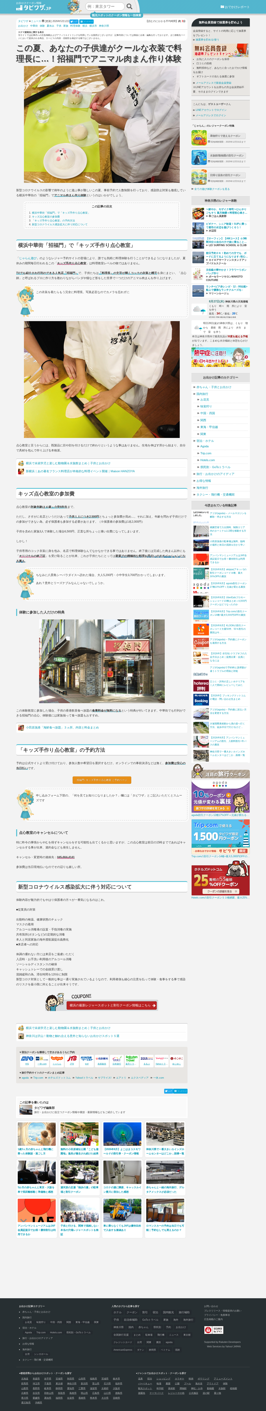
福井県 (118, 1383)
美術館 (171, 1388)
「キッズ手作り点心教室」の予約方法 (53, 220)
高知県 (47, 1398)
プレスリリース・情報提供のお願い (222, 1310)
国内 (131, 1327)
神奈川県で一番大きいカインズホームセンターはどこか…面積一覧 (227, 753)
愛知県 (70, 1388)
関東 (203, 434)
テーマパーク (157, 1393)
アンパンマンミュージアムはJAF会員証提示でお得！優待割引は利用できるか (228, 559)
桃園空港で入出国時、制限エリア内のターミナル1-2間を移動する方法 (228, 531)
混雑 (177, 1349)
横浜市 (93, 26)
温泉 (140, 1378)
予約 (168, 1327)
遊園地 (141, 1393)
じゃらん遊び (28, 258)
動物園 (210, 1388)
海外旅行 (202, 487)
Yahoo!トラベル (84, 1077)
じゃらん (57, 1064)
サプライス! (104, 1077)
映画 (191, 1378)
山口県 (107, 1393)
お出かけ (23, 26)
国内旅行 (202, 393)
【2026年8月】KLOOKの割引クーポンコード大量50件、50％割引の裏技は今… (228, 629)
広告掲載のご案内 (213, 1319)
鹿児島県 (26, 1402)
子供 (58, 26)
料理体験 (75, 26)
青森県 (36, 1378)
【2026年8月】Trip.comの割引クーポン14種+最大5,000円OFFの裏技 (228, 613)
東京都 (186, 1334)
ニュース (174, 1334)
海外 (175, 1319)
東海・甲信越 (209, 427)
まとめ (137, 1334)
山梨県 (24, 1388)
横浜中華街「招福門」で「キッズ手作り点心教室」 (61, 212)
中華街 (34, 26)
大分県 (104, 1398)
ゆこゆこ (176, 1064)
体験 (42, 26)
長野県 (36, 1388)
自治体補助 (130, 1319)
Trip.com (38, 1077)
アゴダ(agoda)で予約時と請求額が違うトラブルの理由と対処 (228, 669)
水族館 (221, 1388)
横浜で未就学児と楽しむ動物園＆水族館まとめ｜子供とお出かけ (68, 463)
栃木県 (116, 1378)
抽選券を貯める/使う (207, 39)
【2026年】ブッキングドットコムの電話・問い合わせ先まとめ (228, 697)
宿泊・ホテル (205, 440)
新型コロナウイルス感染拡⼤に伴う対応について (60, 224)
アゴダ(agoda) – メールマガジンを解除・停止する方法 (228, 515)
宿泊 (155, 1312)
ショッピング (163, 1378)
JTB (72, 1064)
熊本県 (93, 1398)
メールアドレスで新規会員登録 (213, 83)
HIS (27, 1064)
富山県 (95, 1383)
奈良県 (36, 1393)
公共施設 (193, 1393)
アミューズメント (223, 1378)
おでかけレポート (237, 7)
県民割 (157, 1327)
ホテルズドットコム (59, 1077)
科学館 (160, 1388)
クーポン (132, 1312)
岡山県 (84, 1393)
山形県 (81, 1378)
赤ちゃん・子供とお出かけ (214, 387)
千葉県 (47, 1383)
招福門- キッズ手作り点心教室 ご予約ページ (102, 780)
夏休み (50, 26)
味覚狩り (206, 406)
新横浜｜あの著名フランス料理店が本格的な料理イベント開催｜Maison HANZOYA (80, 471)
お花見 (204, 399)
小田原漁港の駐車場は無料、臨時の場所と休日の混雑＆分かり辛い (227, 543)
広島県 (95, 1393)
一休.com (42, 1064)
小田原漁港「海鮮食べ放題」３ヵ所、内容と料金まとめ (62, 727)
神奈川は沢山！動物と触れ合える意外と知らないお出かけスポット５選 (72, 1036)
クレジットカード (123, 1342)
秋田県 (70, 1378)
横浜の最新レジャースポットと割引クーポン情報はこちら (110, 1005)
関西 (203, 420)
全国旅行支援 (121, 1334)
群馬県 (24, 1383)
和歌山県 (49, 1393)
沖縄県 (38, 1402)
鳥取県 (61, 1393)
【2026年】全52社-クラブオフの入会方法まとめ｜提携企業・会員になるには (228, 657)
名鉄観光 (102, 1064)
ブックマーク (88, 21)
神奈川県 (104, 26)
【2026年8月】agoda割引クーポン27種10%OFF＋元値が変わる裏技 (228, 585)
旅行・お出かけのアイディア (215, 474)
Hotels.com (207, 460)
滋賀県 (93, 1388)
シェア (75, 21)
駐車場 (148, 1334)
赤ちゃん (143, 1327)
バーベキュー (145, 1383)
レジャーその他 (176, 1393)
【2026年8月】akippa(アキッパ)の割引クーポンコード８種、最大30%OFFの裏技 (228, 573)
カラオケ (179, 1378)
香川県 (24, 1398)
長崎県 (81, 1398)
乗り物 (217, 1393)
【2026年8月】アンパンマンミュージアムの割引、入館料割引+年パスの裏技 (228, 741)
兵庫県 (24, 1393)
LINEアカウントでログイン (211, 110)
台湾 (27, 1354)
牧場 (159, 1383)
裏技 (158, 1342)
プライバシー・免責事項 (217, 1315)
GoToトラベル (150, 1319)
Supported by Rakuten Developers (222, 1342)
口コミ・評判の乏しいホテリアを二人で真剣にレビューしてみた (227, 683)
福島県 (93, 1378)
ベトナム (165, 1349)
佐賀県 (70, 1398)
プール (187, 1383)
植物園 (233, 1388)
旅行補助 (184, 1312)
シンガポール (41, 1354)
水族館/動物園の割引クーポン (227, 155)
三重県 (81, 1388)
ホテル (118, 1312)
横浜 (84, 26)
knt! (87, 1064)
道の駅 (206, 1393)
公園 (177, 1383)
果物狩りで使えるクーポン (225, 135)
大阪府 (116, 1388)
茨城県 (104, 1378)
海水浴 (198, 1383)
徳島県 (118, 1393)
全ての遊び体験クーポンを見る (212, 189)
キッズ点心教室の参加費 (46, 216)
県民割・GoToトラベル (215, 467)
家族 (65, 26)
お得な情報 (203, 480)
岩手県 (47, 1378)
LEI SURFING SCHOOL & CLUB (227, 245)
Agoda (204, 446)
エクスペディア (140, 1077)
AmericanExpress (123, 1349)
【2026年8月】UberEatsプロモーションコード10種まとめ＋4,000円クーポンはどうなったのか (228, 601)
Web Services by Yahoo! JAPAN (224, 1346)
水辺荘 (212, 230)
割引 (145, 1312)
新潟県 (84, 1383)
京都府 (104, 1388)
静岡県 (152, 1349)
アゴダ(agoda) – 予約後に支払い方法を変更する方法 (228, 711)
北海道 (24, 1378)
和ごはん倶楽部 (217, 216)
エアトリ (121, 1077)
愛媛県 (36, 1398)
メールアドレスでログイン (210, 115)
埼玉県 (36, 1383)
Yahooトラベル (163, 1064)
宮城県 (59, 1378)
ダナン (140, 1349)
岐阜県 (47, 1388)
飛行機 (160, 1334)
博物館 (183, 1388)
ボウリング (203, 1378)
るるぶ (147, 1064)
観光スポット (145, 1388)
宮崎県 (116, 1398)
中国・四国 (207, 413)
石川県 (107, 1383)
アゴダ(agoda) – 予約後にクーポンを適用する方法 (228, 641)
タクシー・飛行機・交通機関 (215, 494)
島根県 (73, 1393)
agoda (25, 1077)
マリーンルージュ (218, 293)
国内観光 (168, 1312)
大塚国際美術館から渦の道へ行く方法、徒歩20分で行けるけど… (227, 725)
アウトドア (212, 1383)
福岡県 (59, 1398)
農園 (168, 1383)
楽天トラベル (132, 1064)
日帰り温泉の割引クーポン (225, 175)
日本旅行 (117, 1064)
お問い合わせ (211, 1306)
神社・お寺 (197, 1388)
